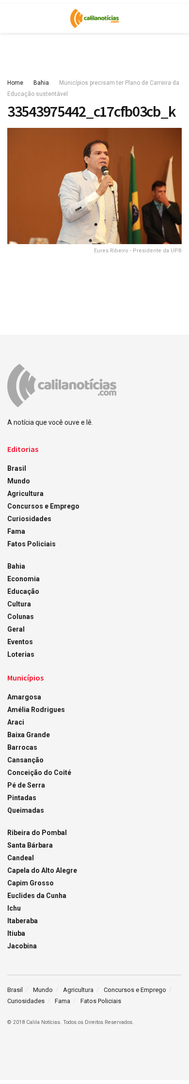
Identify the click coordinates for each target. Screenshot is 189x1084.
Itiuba (16, 933)
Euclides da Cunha (36, 895)
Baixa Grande (28, 735)
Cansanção (25, 760)
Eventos (20, 642)
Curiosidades (29, 519)
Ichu (14, 908)
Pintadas (21, 798)
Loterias (20, 654)
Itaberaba (22, 921)
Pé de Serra (26, 785)
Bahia (41, 82)
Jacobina (22, 946)
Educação (23, 591)
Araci (15, 722)
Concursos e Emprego (43, 506)
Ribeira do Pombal (37, 832)
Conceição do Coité (39, 772)
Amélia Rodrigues (36, 709)
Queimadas (25, 810)
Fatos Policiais (31, 544)
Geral (16, 629)
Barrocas (22, 747)
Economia (23, 579)
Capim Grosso (30, 883)
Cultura (19, 604)
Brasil (16, 468)
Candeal (20, 858)
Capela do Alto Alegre (42, 870)
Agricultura (25, 493)
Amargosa (24, 697)
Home (15, 82)
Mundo (18, 481)
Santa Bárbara (30, 845)
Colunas (20, 616)
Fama (16, 531)
